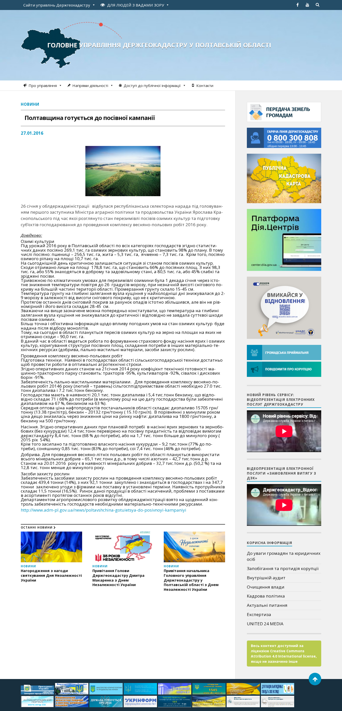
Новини (30, 104)
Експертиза (259, 614)
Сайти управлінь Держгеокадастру (56, 4)
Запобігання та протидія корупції (282, 568)
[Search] (317, 4)
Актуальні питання (267, 605)
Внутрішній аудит (266, 578)
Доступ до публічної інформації (152, 85)
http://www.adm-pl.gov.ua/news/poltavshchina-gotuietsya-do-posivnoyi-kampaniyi (103, 510)
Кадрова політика (266, 596)
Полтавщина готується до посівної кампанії (90, 117)
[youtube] (307, 4)
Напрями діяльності (90, 85)
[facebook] (297, 4)
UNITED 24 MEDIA (265, 624)
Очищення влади (265, 587)
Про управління (43, 85)
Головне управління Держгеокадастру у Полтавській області (159, 45)
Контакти (204, 85)
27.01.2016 (32, 133)
